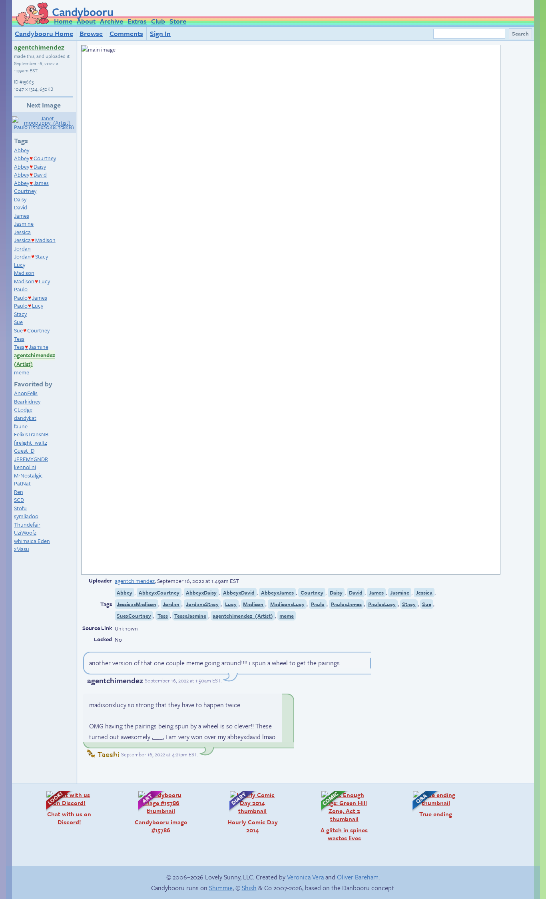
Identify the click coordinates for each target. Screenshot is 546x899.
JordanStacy (31, 256)
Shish (249, 888)
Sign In (160, 33)
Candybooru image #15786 (158, 812)
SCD (19, 499)
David (20, 207)
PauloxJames (346, 604)
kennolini (25, 467)
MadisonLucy (32, 281)
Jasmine (24, 223)
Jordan (22, 248)
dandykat (25, 418)
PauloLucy (28, 305)
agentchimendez (39, 47)
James (21, 215)
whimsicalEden (32, 541)
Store (177, 21)
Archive (111, 21)
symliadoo (26, 516)
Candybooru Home (44, 33)
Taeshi (109, 754)
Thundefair (27, 524)
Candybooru (83, 12)
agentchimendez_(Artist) (243, 616)
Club (158, 21)
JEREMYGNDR (31, 459)
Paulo (21, 289)
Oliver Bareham (358, 877)
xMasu (21, 549)
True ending (428, 804)
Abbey (21, 150)
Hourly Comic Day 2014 (249, 812)
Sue (18, 322)
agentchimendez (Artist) (34, 359)
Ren (18, 491)
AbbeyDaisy (30, 166)
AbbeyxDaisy (201, 593)
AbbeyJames (31, 183)
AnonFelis (26, 393)
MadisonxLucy (287, 604)
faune (21, 426)
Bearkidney (27, 401)
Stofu (20, 508)
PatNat (22, 483)
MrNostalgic (28, 475)
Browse (91, 33)
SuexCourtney (134, 616)
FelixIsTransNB (31, 434)
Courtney (25, 191)
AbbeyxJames (277, 593)
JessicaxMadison (136, 604)
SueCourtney (32, 330)
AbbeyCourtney (35, 158)
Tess (19, 338)
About (86, 21)
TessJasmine (31, 346)
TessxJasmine (190, 616)
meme (21, 372)
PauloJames (30, 297)
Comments (126, 33)
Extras (137, 21)
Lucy (19, 265)
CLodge (23, 409)
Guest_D (24, 450)
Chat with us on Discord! (64, 808)
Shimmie (221, 888)
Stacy (20, 314)
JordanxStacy (202, 604)
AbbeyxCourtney (159, 593)
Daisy (20, 199)
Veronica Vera (305, 877)
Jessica (22, 232)
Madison (24, 273)
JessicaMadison (35, 240)
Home (63, 21)
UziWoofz (25, 532)
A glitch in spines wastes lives (340, 816)
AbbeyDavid (30, 174)
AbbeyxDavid (239, 593)
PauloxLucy (382, 604)
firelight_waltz (30, 442)
